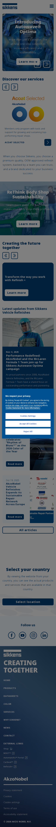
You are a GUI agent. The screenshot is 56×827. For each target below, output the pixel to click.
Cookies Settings (28, 416)
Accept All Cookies (28, 424)
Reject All (28, 431)
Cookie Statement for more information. (23, 408)
